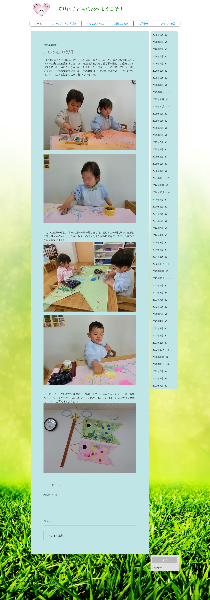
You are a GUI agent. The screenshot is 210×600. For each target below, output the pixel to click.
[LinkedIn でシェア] (60, 485)
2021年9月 (157, 567)
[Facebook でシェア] (45, 485)
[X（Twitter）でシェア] (52, 485)
